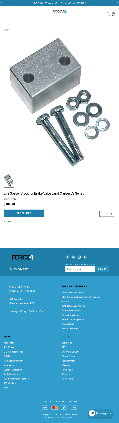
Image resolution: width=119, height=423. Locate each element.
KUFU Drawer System (13, 360)
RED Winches (10, 383)
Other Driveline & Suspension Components (81, 297)
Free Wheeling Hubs (71, 310)
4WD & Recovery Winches (73, 306)
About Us (66, 374)
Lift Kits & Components (72, 292)
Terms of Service (52, 417)
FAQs (64, 347)
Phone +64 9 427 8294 (20, 287)
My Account (67, 378)
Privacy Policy (68, 417)
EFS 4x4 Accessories (13, 351)
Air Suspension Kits (71, 315)
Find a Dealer (67, 369)
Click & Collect (68, 356)
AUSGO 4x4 (9, 347)
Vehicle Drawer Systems (73, 319)
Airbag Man (9, 343)
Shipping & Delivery (70, 351)
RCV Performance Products (16, 378)
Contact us (67, 343)
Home (6, 30)
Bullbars (65, 301)
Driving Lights (68, 324)
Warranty (66, 365)
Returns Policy (68, 360)
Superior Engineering (13, 369)
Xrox (6, 387)
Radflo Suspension (12, 374)
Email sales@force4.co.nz (22, 291)
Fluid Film (8, 356)
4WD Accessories (70, 328)
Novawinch (9, 365)
